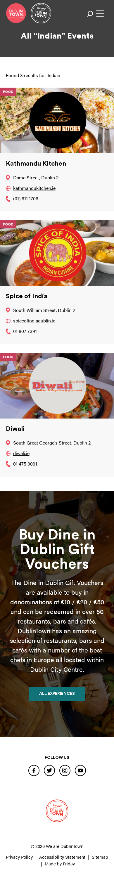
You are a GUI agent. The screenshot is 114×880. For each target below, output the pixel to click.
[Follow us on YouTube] (80, 770)
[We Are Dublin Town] (41, 13)
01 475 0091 (25, 463)
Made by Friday (60, 863)
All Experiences (57, 694)
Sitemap (100, 857)
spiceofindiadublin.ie (34, 320)
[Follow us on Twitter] (49, 770)
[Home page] (16, 13)
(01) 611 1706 (25, 198)
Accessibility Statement (62, 857)
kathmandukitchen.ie (34, 188)
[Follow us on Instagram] (64, 770)
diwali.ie (21, 453)
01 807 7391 (25, 331)
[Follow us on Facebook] (33, 770)
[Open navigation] (99, 14)
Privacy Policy (19, 857)
